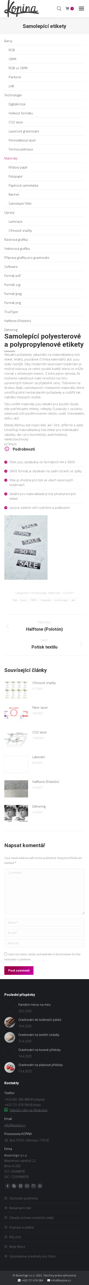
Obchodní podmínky (23, 1198)
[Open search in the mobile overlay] (59, 8)
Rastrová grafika (16, 239)
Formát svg (12, 284)
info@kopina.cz (14, 1125)
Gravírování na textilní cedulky (38, 1035)
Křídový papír (18, 167)
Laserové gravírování (24, 131)
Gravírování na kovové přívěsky (39, 1050)
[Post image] (16, 690)
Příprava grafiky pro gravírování (26, 257)
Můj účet (15, 1237)
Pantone (15, 77)
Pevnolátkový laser (22, 140)
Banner (14, 194)
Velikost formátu (21, 113)
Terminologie (38, 593)
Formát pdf (12, 275)
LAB (11, 86)
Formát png (12, 303)
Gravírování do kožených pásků (39, 1020)
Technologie (13, 95)
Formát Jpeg (13, 293)
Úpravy (9, 212)
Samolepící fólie (20, 203)
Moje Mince (17, 1247)
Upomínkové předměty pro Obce (32, 1256)
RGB (12, 50)
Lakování (38, 757)
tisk (73, 600)
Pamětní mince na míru (34, 1005)
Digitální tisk (17, 104)
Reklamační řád (20, 1208)
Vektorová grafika (17, 248)
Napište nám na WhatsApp (28, 1110)
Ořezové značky (20, 230)
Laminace (15, 221)
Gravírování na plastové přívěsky (40, 1065)
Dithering (10, 330)
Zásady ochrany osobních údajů (31, 1218)
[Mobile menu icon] (81, 8)
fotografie (46, 600)
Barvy (8, 41)
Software (11, 266)
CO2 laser (16, 122)
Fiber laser (40, 707)
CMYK (12, 59)
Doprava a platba (21, 1227)
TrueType (11, 312)
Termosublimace (21, 149)
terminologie (61, 600)
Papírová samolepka (23, 185)
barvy (24, 600)
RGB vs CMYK (18, 68)
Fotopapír (16, 176)
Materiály (10, 158)
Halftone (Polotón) (17, 321)
